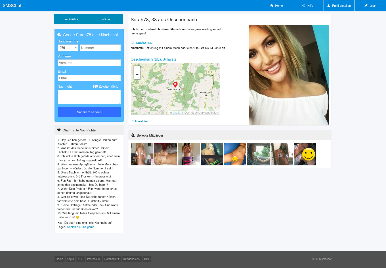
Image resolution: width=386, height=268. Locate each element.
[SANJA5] (189, 154)
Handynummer (69, 41)
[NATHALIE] (212, 154)
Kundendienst (131, 259)
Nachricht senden (89, 112)
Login (372, 5)
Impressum (94, 259)
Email (62, 71)
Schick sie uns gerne (80, 227)
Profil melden (139, 121)
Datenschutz (112, 259)
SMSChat (12, 5)
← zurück (71, 19)
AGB (80, 259)
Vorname (64, 56)
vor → (106, 19)
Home (278, 5)
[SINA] (235, 154)
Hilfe (309, 5)
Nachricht (88, 86)
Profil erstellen (341, 5)
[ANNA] (142, 154)
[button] (175, 85)
